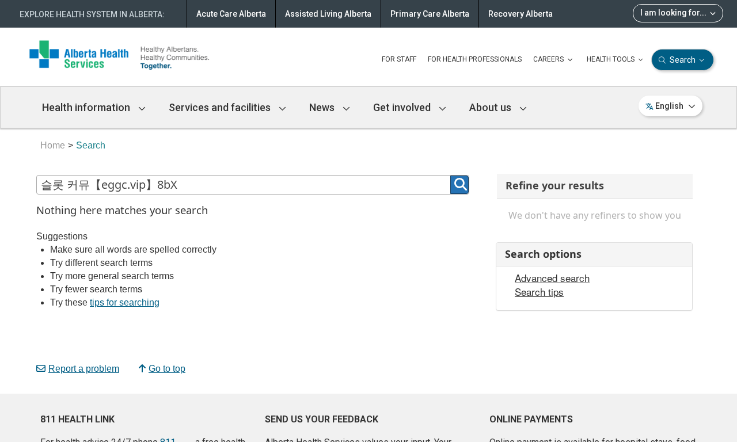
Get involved (403, 107)
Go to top (167, 369)
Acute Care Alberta (231, 13)
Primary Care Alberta (429, 13)
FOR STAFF (399, 59)
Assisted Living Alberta (328, 13)
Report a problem (83, 369)
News (323, 107)
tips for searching (124, 302)
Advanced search (552, 278)
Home (52, 145)
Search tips (539, 292)
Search (682, 59)
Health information (87, 107)
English (669, 105)
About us (491, 107)
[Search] (459, 185)
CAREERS (549, 59)
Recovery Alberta (520, 13)
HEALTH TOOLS (611, 59)
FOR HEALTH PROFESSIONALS (475, 59)
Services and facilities (221, 107)
